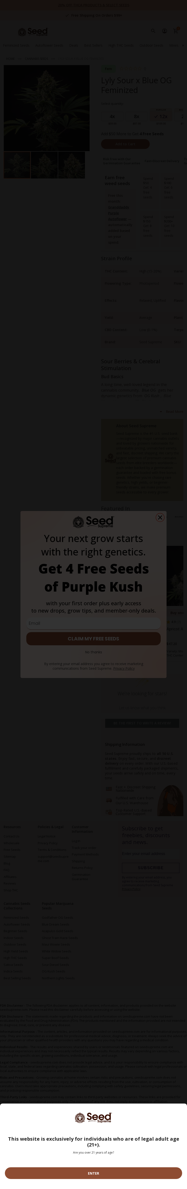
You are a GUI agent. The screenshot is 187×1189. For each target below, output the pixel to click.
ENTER (93, 1173)
